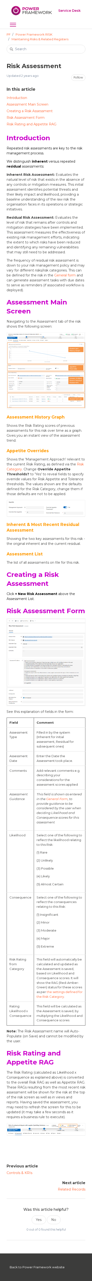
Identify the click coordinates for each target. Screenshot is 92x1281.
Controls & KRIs (19, 1173)
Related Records (71, 1189)
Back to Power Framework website (37, 1267)
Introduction (17, 98)
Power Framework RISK (34, 34)
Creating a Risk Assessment (30, 111)
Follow (78, 77)
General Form (57, 799)
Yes (39, 1220)
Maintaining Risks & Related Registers (40, 39)
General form (65, 275)
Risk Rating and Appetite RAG (31, 124)
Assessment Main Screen (27, 104)
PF (9, 34)
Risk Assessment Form (26, 117)
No (53, 1220)
